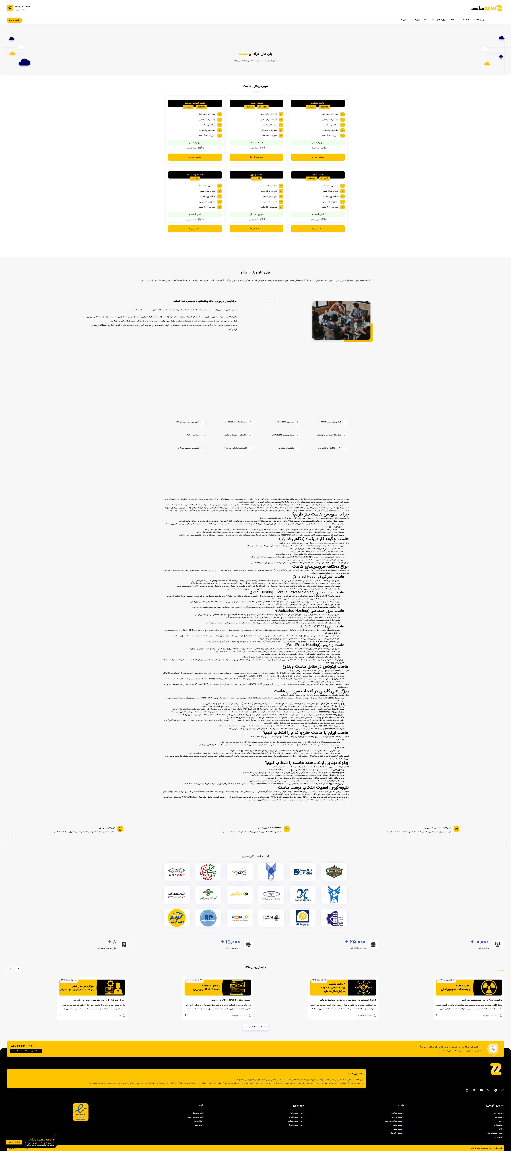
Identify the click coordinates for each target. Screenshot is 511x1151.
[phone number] (10, 8)
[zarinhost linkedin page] (474, 1090)
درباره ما (416, 19)
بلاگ (426, 19)
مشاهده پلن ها (318, 157)
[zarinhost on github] (466, 1090)
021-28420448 (22, 7)
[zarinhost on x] (488, 1090)
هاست (466, 19)
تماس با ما (403, 19)
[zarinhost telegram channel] (495, 1090)
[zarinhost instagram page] (502, 1090)
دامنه (453, 19)
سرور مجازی (441, 19)
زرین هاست (478, 19)
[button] (18, 969)
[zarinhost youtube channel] (481, 1090)
